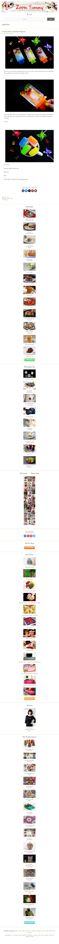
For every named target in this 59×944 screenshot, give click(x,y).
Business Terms (52, 930)
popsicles (5, 198)
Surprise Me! (29, 698)
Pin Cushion (51, 935)
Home (39, 935)
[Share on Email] (35, 191)
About (20, 930)
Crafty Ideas (33, 930)
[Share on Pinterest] (32, 191)
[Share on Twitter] (29, 191)
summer (7, 197)
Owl (12, 935)
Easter (42, 935)
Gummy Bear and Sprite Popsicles (14, 31)
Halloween (46, 935)
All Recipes (29, 359)
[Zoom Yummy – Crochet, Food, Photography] (29, 6)
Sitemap (47, 930)
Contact (23, 930)
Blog (17, 930)
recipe (5, 197)
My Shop (29, 932)
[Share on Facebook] (26, 191)
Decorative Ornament (22, 935)
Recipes (43, 930)
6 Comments (6, 199)
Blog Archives (27, 930)
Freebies (32, 936)
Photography (38, 930)
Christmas (15, 935)
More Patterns (29, 922)
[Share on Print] (23, 191)
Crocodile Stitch (29, 935)
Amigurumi (28, 936)
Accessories (35, 935)
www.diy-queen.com (23, 179)
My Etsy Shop (29, 547)
